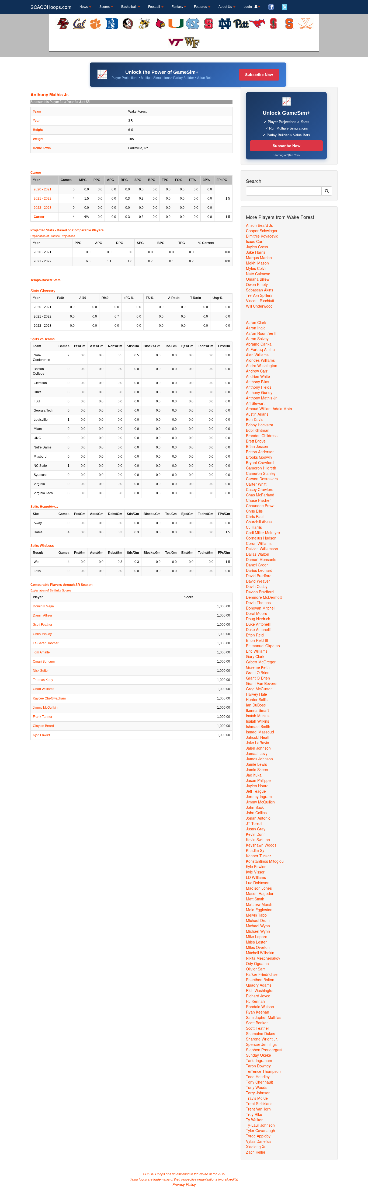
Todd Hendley (258, 1076)
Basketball (129, 7)
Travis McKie (257, 1098)
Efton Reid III (257, 640)
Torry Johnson (258, 1092)
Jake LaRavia (257, 742)
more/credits (228, 1179)
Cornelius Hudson (261, 538)
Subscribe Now (259, 74)
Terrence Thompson (263, 1071)
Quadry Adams (259, 985)
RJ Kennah (255, 1001)
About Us (225, 7)
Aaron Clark (256, 322)
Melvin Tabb (256, 915)
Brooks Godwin (259, 457)
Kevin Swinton (258, 839)
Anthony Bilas (257, 381)
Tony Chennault (259, 1082)
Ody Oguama (257, 963)
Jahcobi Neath (258, 737)
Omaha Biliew (257, 279)
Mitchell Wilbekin (260, 952)
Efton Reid (255, 635)
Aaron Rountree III (261, 333)
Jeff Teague (256, 791)
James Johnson (259, 758)
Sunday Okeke (258, 1055)
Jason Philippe (258, 780)
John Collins (256, 812)
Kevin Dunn (256, 834)
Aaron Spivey (257, 338)
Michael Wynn (258, 925)
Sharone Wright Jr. (262, 1039)
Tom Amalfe (41, 652)
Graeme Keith (258, 667)
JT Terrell (254, 823)
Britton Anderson (260, 451)
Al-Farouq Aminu (260, 349)
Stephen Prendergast (264, 1049)
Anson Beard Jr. (259, 225)
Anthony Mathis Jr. (261, 398)
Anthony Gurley (259, 392)
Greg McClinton (259, 688)
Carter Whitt (256, 484)
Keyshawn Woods (261, 845)
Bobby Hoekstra (259, 424)
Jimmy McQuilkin (45, 707)
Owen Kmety (257, 284)
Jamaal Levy (257, 753)
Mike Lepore (256, 936)
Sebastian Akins (259, 290)
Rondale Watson (260, 1006)
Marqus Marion (259, 257)
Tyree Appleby (258, 1136)
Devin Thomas (258, 602)
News (84, 7)
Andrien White (258, 376)
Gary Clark (255, 656)
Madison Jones (259, 888)
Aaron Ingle (256, 327)
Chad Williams (43, 689)
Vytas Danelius (258, 1141)
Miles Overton (258, 947)
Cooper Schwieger (261, 230)
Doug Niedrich (258, 618)
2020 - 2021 (42, 189)
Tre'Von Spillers (259, 295)
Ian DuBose (256, 705)
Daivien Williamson (262, 548)
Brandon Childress (261, 435)
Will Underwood (259, 306)
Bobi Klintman (257, 430)
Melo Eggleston (259, 909)
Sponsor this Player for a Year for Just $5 (60, 102)
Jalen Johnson (258, 748)
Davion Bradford (260, 591)
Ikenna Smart (257, 710)
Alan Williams (257, 354)
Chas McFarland (260, 494)
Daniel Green (257, 565)
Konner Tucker (258, 855)
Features (201, 7)
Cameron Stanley (261, 473)
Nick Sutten (41, 671)
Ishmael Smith (258, 726)
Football (154, 7)
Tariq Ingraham (259, 1060)
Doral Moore (256, 613)
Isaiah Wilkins (257, 721)
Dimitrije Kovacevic (262, 236)
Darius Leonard (259, 570)
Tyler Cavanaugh (260, 1130)
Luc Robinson (257, 882)
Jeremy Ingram (259, 796)
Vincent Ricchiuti (260, 300)
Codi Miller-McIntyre (263, 532)
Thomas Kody (43, 680)
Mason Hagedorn (261, 893)
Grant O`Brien (258, 678)
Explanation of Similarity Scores (50, 590)
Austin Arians (257, 414)
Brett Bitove (256, 441)
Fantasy (177, 7)
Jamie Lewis (256, 764)
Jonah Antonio (258, 818)
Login (249, 7)
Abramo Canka (259, 344)
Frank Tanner (42, 717)
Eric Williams (257, 651)
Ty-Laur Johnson (260, 1125)
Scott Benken (257, 1022)
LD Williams (256, 877)
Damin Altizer (42, 615)
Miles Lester (256, 942)
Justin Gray (255, 828)
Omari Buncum (44, 661)
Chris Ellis (254, 511)
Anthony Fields (258, 387)
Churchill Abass (259, 521)
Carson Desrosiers (262, 478)
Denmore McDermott (264, 597)
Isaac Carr (255, 241)
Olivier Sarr (255, 969)
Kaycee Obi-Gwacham (49, 698)
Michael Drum (258, 920)
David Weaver (258, 581)
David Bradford (259, 575)
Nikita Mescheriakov (263, 958)
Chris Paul (254, 516)
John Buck (255, 807)
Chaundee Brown (261, 505)
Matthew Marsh (259, 904)
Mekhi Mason (257, 263)
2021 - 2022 (42, 198)
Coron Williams (259, 543)
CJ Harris (254, 527)
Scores (104, 7)
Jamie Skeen (257, 769)
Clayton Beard (43, 726)
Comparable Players (88, 230)
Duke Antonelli (258, 624)
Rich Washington (260, 990)
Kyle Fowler (41, 735)
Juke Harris (255, 252)
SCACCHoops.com (50, 6)
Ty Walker (254, 1119)
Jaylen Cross (257, 246)
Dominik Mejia (43, 606)
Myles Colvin (257, 268)
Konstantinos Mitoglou (265, 861)
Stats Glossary (42, 290)
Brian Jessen (257, 446)
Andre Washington (261, 365)
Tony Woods (256, 1087)
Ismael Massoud (260, 732)
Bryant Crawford (260, 462)
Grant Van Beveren (262, 683)
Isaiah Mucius (257, 715)
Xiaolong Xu (256, 1146)
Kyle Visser (255, 872)
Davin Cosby (257, 586)
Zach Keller (255, 1152)
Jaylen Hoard (257, 785)
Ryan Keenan (257, 1012)
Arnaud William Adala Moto (269, 408)
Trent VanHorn (258, 1109)
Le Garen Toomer (45, 643)
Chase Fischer (258, 500)
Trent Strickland (259, 1103)
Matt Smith (255, 898)
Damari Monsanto (261, 559)
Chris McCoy (42, 634)
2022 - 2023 (42, 208)
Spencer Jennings (261, 1044)
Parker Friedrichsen (263, 974)
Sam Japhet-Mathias (263, 1017)
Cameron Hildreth (261, 468)
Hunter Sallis (257, 699)
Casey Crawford (259, 489)
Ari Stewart (255, 403)
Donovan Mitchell (260, 608)
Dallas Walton (257, 554)
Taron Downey (258, 1065)
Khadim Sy (255, 850)
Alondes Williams (260, 360)
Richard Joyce (258, 995)
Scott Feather (42, 624)
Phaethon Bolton (260, 979)
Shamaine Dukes (260, 1033)
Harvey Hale (256, 694)
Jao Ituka (254, 775)
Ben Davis (254, 419)
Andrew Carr (257, 371)
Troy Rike (254, 1114)
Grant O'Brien (257, 672)
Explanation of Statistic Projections (52, 236)
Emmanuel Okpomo (263, 645)
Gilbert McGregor (261, 661)
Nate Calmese (258, 273)
